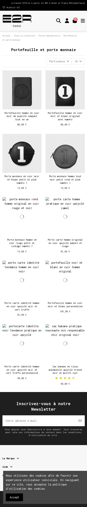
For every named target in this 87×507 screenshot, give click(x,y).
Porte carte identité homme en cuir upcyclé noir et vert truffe (21, 306)
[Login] (67, 21)
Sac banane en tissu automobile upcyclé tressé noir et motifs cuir (65, 369)
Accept (14, 497)
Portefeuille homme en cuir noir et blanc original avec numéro (65, 116)
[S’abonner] (80, 420)
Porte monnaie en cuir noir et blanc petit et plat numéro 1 (21, 179)
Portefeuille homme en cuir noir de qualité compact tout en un (21, 116)
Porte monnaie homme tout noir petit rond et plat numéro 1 (65, 179)
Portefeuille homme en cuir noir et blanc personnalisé (65, 304)
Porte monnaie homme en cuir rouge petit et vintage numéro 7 (22, 243)
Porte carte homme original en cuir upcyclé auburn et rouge (65, 243)
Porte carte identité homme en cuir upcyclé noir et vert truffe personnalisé (21, 369)
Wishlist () (12, 7)
